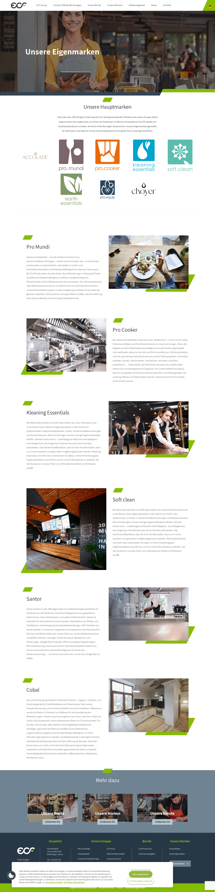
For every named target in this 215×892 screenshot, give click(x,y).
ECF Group (41, 5)
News (154, 5)
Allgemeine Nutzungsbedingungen (83, 887)
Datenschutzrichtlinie (54, 882)
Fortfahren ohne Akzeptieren (140, 870)
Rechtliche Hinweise (106, 887)
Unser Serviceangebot (147, 854)
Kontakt (167, 5)
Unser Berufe (94, 5)
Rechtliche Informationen (74, 882)
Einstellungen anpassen (140, 881)
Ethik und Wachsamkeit (116, 854)
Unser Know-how (145, 849)
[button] (11, 875)
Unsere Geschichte (114, 859)
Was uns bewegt (84, 849)
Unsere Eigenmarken (177, 854)
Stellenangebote (137, 5)
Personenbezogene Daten (135, 887)
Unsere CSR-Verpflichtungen (67, 5)
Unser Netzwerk (84, 854)
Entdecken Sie (52, 821)
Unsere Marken (114, 5)
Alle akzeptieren (141, 874)
